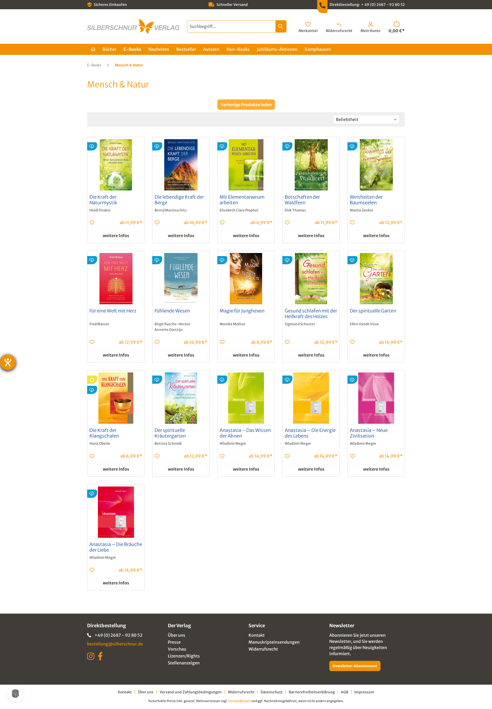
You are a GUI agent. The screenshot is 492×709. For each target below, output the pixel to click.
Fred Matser (99, 324)
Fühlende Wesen (172, 311)
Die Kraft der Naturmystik (103, 200)
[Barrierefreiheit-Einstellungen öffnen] (8, 362)
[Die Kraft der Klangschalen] (115, 398)
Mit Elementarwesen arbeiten (242, 200)
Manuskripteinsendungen (274, 642)
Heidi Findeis (100, 210)
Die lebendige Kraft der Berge (179, 200)
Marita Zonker (361, 210)
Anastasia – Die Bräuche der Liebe (115, 547)
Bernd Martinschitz (171, 210)
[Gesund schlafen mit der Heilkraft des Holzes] (311, 278)
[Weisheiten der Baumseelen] (376, 164)
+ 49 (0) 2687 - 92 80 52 (383, 4)
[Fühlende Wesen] (181, 278)
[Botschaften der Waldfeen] (311, 164)
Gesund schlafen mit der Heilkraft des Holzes (311, 313)
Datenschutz (272, 692)
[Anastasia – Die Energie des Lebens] (311, 398)
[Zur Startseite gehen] (133, 26)
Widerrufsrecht (263, 649)
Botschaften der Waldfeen (302, 200)
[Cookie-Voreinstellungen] (15, 693)
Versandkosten (239, 701)
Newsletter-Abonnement (355, 666)
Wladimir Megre (233, 443)
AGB (344, 692)
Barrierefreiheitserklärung (312, 692)
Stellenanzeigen (184, 662)
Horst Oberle (99, 443)
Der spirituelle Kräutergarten (170, 433)
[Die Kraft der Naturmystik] (115, 164)
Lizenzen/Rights (184, 656)
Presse (174, 642)
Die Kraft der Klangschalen (104, 433)
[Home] (93, 49)
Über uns (176, 635)
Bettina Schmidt (168, 443)
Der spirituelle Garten (373, 311)
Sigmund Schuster (300, 324)
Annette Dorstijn (169, 330)
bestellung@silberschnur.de (115, 643)
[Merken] (92, 222)
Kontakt (257, 635)
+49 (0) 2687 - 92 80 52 (118, 635)
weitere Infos (116, 235)
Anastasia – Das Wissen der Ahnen (245, 433)
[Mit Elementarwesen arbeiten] (246, 164)
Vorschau (177, 649)
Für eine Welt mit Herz (112, 311)
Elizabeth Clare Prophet (239, 210)
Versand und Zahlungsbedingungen (191, 692)
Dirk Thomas (295, 210)
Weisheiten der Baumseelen (366, 200)
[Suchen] (280, 26)
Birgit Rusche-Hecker (172, 324)
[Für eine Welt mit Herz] (115, 278)
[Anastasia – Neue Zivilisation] (376, 398)
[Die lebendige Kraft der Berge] (181, 164)
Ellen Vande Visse (364, 324)
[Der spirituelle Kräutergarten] (181, 398)
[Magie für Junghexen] (246, 278)
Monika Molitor (232, 324)
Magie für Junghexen (242, 311)
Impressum (364, 692)
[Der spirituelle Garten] (376, 278)
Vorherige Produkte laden (246, 104)
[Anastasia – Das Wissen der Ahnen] (246, 398)
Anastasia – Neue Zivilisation (369, 433)
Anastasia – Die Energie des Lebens (310, 433)
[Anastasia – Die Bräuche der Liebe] (115, 512)
